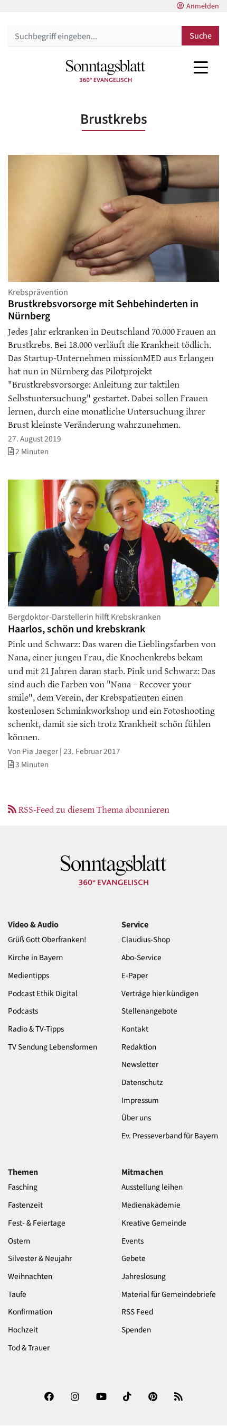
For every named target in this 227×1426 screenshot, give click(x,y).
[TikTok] (127, 1400)
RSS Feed (137, 1312)
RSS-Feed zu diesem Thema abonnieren (92, 809)
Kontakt (134, 1029)
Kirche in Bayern (35, 957)
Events (132, 1241)
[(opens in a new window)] (49, 1400)
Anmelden (202, 6)
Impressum (140, 1100)
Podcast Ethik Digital (43, 993)
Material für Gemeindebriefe (168, 1294)
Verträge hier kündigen (159, 993)
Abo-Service (141, 957)
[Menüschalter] (201, 67)
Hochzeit (23, 1330)
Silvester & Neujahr (40, 1258)
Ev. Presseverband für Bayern (169, 1136)
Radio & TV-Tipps (36, 1029)
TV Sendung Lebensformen (52, 1047)
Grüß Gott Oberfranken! (47, 939)
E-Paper (134, 975)
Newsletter (139, 1064)
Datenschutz (142, 1082)
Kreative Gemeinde (153, 1223)
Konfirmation (30, 1312)
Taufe (17, 1294)
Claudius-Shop (145, 939)
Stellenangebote (149, 1011)
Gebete (133, 1258)
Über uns (136, 1118)
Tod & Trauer (29, 1348)
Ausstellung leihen (152, 1187)
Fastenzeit (25, 1205)
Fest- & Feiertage (36, 1223)
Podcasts (23, 1011)
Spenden (136, 1330)
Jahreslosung (143, 1276)
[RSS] (178, 1400)
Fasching (22, 1187)
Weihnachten (30, 1276)
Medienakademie (151, 1205)
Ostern (19, 1241)
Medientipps (28, 975)
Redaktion (138, 1047)
